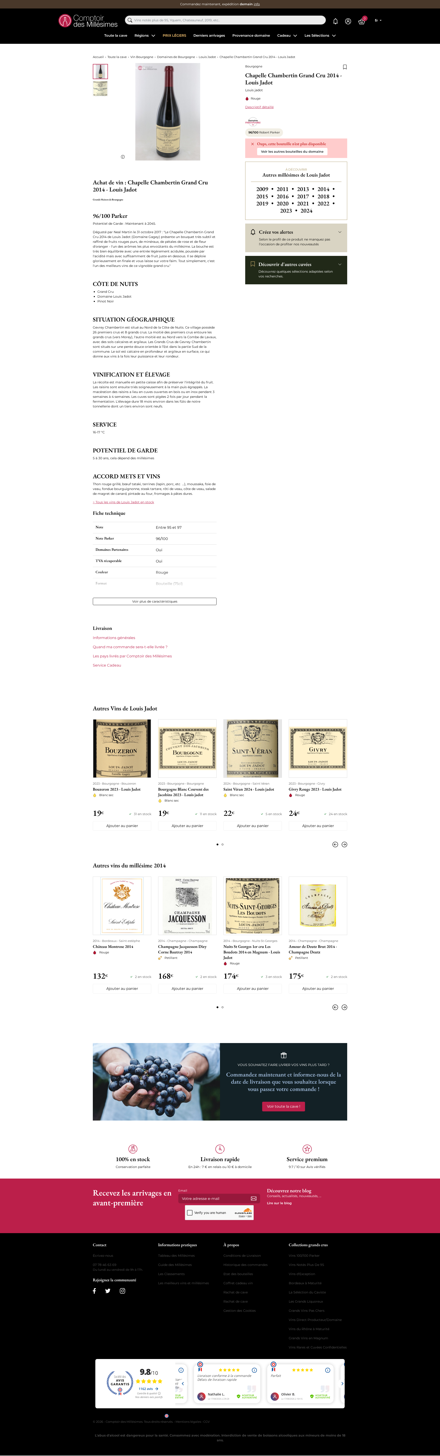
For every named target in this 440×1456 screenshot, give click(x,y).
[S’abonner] (253, 1198)
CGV (206, 1421)
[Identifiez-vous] (348, 21)
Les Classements (171, 1274)
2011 (286, 189)
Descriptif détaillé (259, 107)
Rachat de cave (235, 1292)
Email (182, 1190)
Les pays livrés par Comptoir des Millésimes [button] (132, 656)
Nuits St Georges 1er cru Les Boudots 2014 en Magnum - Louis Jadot (251, 952)
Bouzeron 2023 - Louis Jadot (116, 789)
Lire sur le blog (279, 1203)
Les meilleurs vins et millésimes (183, 1283)
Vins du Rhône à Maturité (309, 1329)
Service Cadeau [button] (107, 665)
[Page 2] (222, 844)
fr (377, 20)
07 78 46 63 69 (104, 1265)
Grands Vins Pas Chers (306, 1311)
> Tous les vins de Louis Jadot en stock (123, 502)
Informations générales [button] (114, 638)
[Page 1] (217, 844)
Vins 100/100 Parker (304, 1256)
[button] (133, 1156)
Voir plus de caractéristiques (154, 601)
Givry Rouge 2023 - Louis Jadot (315, 789)
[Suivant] (343, 844)
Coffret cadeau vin (238, 1283)
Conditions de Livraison (242, 1256)
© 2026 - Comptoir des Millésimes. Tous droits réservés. (133, 1421)
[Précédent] (336, 844)
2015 (265, 196)
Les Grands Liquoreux (306, 1301)
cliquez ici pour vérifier (259, 1415)
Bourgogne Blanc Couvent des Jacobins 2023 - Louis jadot (183, 791)
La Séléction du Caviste (307, 1292)
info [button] (257, 4)
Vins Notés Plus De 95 (306, 1265)
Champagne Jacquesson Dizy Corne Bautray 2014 (182, 949)
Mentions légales (188, 1421)
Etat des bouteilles (238, 1274)
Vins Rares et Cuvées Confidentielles (318, 1347)
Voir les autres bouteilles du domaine (292, 151)
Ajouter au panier (122, 826)
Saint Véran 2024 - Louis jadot (248, 789)
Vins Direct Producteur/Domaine (315, 1320)
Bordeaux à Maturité (305, 1283)
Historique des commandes (245, 1265)
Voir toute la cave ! (283, 1106)
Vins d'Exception (302, 1274)
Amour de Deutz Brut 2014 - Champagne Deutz (313, 949)
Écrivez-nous (103, 1256)
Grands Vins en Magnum (308, 1338)
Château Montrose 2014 (113, 946)
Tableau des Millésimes (176, 1256)
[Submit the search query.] (130, 20)
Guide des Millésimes (175, 1265)
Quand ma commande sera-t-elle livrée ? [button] (130, 647)
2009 (265, 189)
